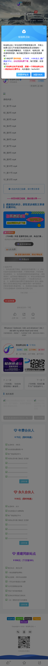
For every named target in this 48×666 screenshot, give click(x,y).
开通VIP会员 (23, 74)
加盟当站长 (38, 74)
